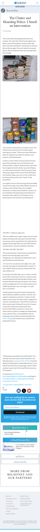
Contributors (10, 506)
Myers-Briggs (7, 318)
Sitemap (8, 511)
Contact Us (9, 501)
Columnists (20, 6)
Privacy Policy (24, 496)
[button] (37, 3)
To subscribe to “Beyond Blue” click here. (17, 385)
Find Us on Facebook (12, 508)
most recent (20, 461)
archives (20, 456)
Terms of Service (25, 498)
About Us (8, 496)
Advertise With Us (11, 498)
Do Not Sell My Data (26, 501)
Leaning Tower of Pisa (22, 361)
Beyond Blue (7, 31)
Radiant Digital (10, 513)
